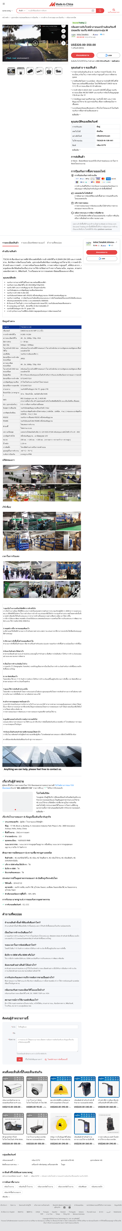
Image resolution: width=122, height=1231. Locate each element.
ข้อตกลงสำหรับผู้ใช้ (25, 1205)
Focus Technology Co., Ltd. (62, 1218)
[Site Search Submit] (100, 10)
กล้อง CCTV (36, 1160)
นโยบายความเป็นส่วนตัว (42, 1205)
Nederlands (117, 1212)
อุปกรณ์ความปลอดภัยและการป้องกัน (24, 17)
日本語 (38, 1212)
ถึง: (14, 1033)
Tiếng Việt (66, 1214)
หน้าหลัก (5, 17)
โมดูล (63, 1164)
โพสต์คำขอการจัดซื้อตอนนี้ (56, 1059)
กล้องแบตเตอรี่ (7, 1160)
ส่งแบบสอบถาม (82, 55)
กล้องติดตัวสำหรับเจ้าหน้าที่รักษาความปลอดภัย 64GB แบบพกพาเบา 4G (84, 1102)
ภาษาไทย (49, 1214)
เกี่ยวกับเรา (3, 1205)
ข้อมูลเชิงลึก (118, 1205)
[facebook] (64, 1207)
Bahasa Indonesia (78, 1214)
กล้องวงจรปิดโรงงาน (45, 1186)
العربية (108, 1212)
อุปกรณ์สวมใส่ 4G (67, 1160)
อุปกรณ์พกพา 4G (96, 1160)
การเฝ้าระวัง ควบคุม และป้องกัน (52, 17)
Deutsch (63, 1212)
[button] (3, 3)
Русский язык (91, 1212)
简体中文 (20, 1212)
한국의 (101, 1212)
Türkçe (58, 1214)
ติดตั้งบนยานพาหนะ (9, 1164)
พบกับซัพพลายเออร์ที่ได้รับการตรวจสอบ (99, 1205)
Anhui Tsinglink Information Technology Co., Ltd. (83, 34)
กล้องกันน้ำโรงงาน (26, 1186)
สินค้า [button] (21, 10)
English (12, 1212)
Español (54, 1212)
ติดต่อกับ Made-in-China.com (62, 1205)
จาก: (13, 1027)
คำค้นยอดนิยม (78, 1205)
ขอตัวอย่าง (115, 61)
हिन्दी (42, 1214)
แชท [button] (110, 55)
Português (72, 1212)
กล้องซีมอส (82, 1186)
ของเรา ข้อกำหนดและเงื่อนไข (69, 1223)
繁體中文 (29, 1212)
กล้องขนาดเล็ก (97, 1186)
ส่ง (20, 1059)
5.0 (96, 246)
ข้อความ (13, 1205)
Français (46, 1212)
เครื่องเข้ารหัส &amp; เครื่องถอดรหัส (45, 1164)
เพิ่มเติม (5, 1197)
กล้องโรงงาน (9, 1186)
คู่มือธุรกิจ (57, 1207)
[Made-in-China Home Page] (61, 4)
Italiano (81, 1212)
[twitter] (70, 1207)
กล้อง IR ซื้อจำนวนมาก (12, 1192)
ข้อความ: (12, 1039)
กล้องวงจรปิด (71, 17)
